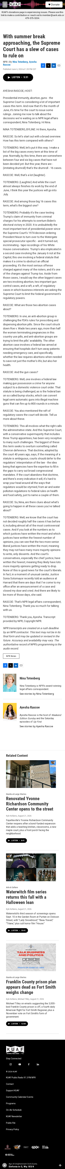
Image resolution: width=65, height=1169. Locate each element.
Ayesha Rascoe (30, 707)
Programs (11, 1103)
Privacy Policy (12, 1129)
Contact (10, 1084)
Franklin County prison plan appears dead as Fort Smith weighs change (31, 987)
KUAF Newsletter (14, 1116)
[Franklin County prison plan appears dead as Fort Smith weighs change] (31, 957)
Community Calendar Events (19, 1097)
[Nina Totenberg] (10, 683)
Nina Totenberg (20, 61)
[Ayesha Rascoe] (10, 712)
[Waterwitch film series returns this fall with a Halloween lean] (31, 867)
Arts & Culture (12, 887)
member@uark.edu (52, 15)
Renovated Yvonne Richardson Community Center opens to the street (29, 804)
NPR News (11, 656)
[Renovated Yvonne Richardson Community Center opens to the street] (31, 774)
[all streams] (61, 1165)
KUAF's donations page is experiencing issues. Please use (31, 12)
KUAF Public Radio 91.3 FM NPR (21, 1077)
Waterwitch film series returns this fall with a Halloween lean (26, 897)
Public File (10, 1123)
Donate (55, 4)
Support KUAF (12, 1090)
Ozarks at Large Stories (16, 794)
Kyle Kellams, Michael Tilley (17, 999)
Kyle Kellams (11, 816)
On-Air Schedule (14, 1110)
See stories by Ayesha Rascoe (36, 726)
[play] (4, 1165)
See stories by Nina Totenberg (37, 693)
